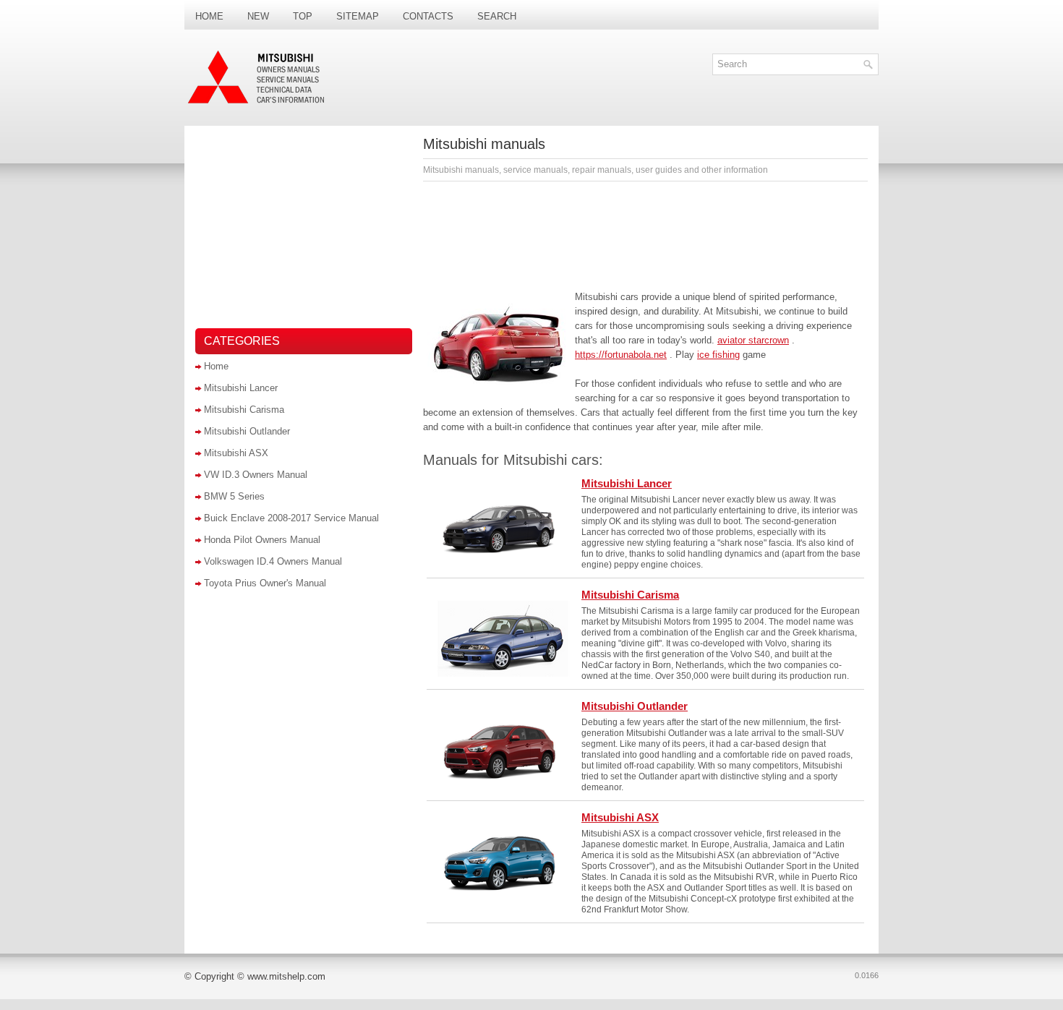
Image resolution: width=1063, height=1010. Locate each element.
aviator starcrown (753, 340)
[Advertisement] (645, 232)
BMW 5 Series (234, 496)
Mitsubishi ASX (236, 453)
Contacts (428, 16)
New (258, 16)
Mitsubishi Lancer (241, 387)
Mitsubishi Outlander (247, 431)
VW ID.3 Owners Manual (255, 474)
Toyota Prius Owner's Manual (265, 583)
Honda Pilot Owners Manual (262, 539)
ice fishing (718, 354)
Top (302, 16)
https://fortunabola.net (621, 354)
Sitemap (357, 16)
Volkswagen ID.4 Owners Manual (273, 561)
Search (496, 16)
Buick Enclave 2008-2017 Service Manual (291, 518)
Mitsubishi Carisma (244, 409)
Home (209, 16)
